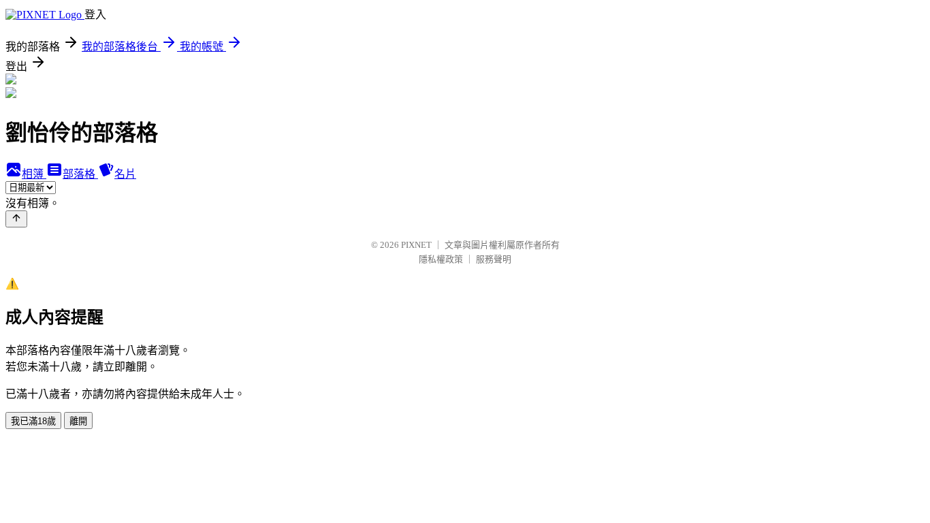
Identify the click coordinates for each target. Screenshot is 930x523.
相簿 (34, 174)
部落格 (80, 174)
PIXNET (416, 245)
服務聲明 (493, 259)
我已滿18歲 (33, 421)
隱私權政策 (441, 259)
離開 (78, 421)
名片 (125, 174)
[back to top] (16, 218)
